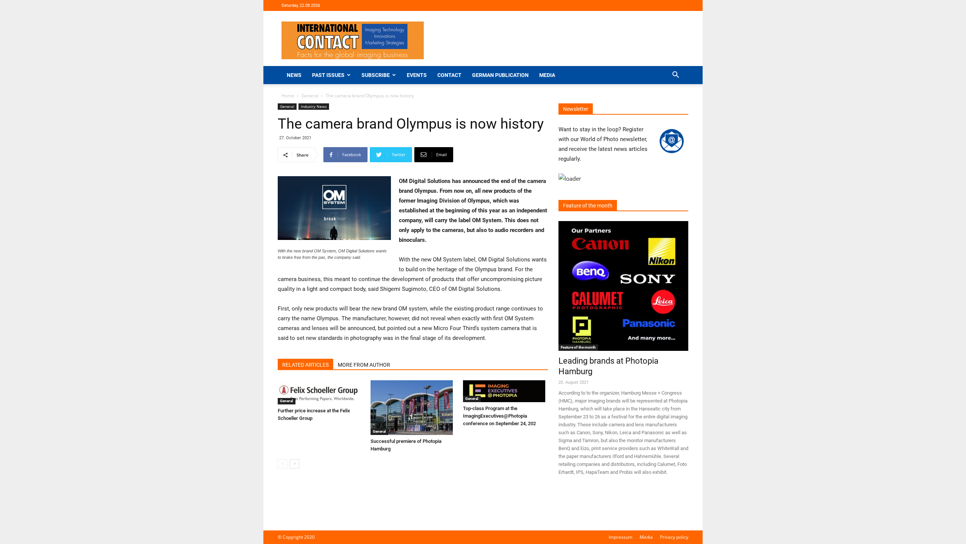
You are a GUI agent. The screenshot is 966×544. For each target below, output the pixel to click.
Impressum (620, 537)
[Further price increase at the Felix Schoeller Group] (320, 392)
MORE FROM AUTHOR (364, 365)
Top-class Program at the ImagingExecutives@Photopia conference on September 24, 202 (499, 416)
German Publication (500, 75)
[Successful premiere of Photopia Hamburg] (413, 407)
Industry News (314, 106)
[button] (675, 75)
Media (547, 75)
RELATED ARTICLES (305, 365)
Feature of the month (578, 347)
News (294, 75)
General (309, 95)
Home (287, 95)
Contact (449, 75)
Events (417, 75)
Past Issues (328, 75)
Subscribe (375, 75)
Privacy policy (674, 537)
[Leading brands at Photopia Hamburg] (623, 286)
